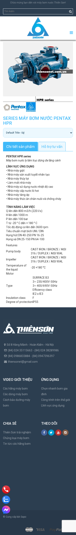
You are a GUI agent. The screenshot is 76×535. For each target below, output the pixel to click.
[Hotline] (6, 490)
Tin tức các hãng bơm (17, 443)
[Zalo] (6, 500)
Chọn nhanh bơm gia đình (54, 391)
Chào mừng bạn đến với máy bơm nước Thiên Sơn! (38, 2)
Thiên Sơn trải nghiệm (17, 432)
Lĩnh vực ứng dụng (52, 405)
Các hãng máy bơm (15, 388)
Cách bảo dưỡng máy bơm (16, 402)
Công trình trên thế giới (55, 399)
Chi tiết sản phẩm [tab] (20, 146)
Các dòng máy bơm (15, 394)
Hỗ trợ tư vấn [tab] (52, 146)
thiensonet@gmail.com (23, 361)
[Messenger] (6, 510)
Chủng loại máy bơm (16, 438)
